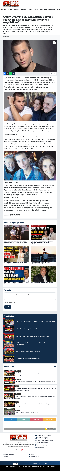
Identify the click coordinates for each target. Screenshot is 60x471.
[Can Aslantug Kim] (30, 166)
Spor (41, 9)
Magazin (12, 14)
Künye (6, 456)
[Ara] (53, 3)
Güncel (10, 9)
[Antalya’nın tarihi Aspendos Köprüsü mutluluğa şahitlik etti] (43, 254)
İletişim (32, 454)
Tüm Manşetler (41, 444)
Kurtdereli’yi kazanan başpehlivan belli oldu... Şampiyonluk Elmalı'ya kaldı (34, 405)
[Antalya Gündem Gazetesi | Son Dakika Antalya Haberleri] (11, 3)
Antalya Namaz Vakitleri (43, 438)
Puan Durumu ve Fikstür (43, 442)
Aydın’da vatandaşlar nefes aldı (27, 412)
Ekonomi (23, 9)
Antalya (3, 9)
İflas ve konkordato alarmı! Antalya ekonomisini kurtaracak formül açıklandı (34, 374)
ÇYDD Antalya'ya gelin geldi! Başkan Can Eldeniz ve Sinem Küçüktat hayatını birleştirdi (42, 242)
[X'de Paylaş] (7, 73)
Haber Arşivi (41, 447)
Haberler (5, 14)
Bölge (17, 410)
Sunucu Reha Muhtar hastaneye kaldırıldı (42, 282)
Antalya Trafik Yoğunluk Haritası (45, 440)
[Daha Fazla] (13, 73)
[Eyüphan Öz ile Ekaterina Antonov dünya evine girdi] (16, 254)
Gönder (7, 307)
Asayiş (36, 9)
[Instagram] (20, 450)
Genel (30, 9)
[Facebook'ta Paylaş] (5, 73)
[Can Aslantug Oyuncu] (30, 106)
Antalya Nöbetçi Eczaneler (44, 435)
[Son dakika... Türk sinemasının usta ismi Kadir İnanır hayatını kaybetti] (16, 274)
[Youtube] (22, 450)
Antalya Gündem (35, 456)
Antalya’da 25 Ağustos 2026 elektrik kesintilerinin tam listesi (35, 381)
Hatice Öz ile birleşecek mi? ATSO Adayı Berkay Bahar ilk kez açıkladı (35, 397)
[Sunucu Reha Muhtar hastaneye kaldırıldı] (43, 274)
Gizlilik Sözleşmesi (9, 454)
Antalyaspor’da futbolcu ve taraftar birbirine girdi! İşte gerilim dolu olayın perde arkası (35, 389)
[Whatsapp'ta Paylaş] (10, 73)
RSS (16, 463)
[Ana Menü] (55, 3)
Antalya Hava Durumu (43, 437)
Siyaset (16, 9)
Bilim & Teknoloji (49, 9)
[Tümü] (55, 366)
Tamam (54, 469)
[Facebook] (14, 450)
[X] (17, 450)
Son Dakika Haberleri (43, 445)
